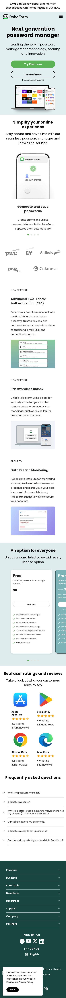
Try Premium (33, 64)
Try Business (33, 74)
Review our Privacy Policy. (19, 982)
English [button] (34, 954)
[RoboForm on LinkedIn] (41, 941)
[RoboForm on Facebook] (22, 941)
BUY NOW (54, 8)
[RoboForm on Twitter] (35, 941)
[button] (21, 792)
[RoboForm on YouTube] (28, 941)
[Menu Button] (61, 16)
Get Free (31, 604)
